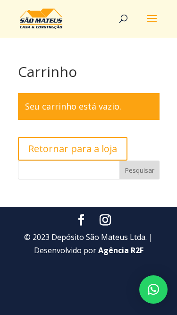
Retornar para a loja (72, 148)
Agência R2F (120, 250)
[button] (153, 289)
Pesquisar (139, 170)
